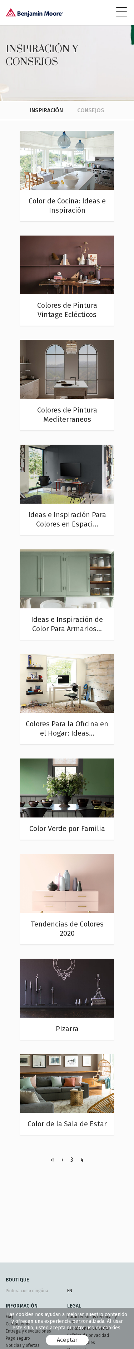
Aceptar (67, 1339)
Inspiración (46, 110)
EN (69, 1290)
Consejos (90, 110)
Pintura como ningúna (27, 1290)
